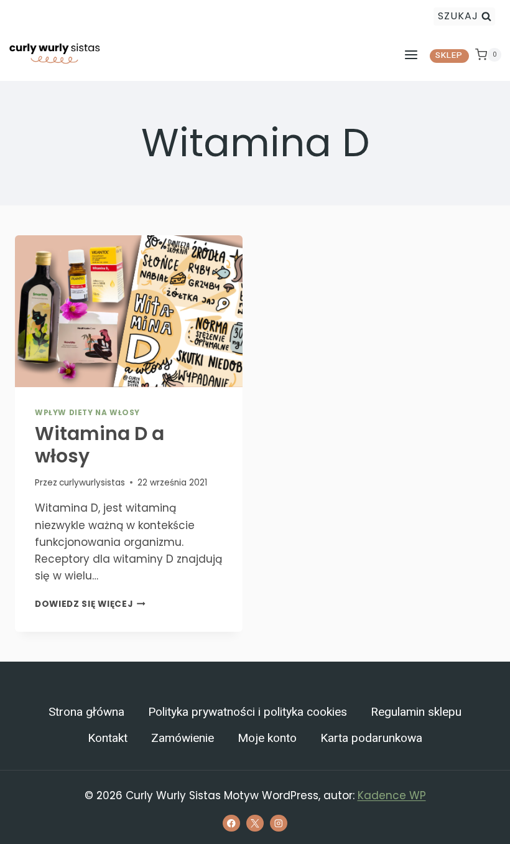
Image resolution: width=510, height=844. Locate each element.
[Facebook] (231, 823)
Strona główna (86, 712)
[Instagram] (278, 823)
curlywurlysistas (92, 483)
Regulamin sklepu (416, 712)
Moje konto (267, 738)
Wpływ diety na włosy (87, 413)
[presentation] (129, 311)
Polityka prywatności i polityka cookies (247, 712)
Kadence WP (392, 795)
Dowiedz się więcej (90, 604)
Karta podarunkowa (371, 738)
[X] (254, 823)
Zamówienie (182, 738)
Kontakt (108, 738)
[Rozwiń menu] (411, 54)
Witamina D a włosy (99, 444)
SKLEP (449, 55)
